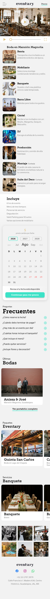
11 (20, 266)
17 (14, 272)
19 (25, 272)
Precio (44, 4)
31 (14, 282)
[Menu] (5, 4)
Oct (41, 245)
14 (36, 266)
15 (41, 266)
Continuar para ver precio (25, 295)
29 (41, 277)
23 (9, 277)
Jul (17, 244)
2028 (37, 239)
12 (25, 266)
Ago (25, 244)
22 (41, 272)
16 (9, 272)
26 (25, 277)
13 (30, 266)
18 (20, 272)
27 (30, 277)
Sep (33, 244)
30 (9, 282)
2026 (13, 239)
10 (14, 266)
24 (14, 277)
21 (36, 272)
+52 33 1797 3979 (25, 577)
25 (20, 277)
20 (30, 272)
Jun (9, 245)
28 (36, 277)
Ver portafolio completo (25, 409)
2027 (25, 239)
